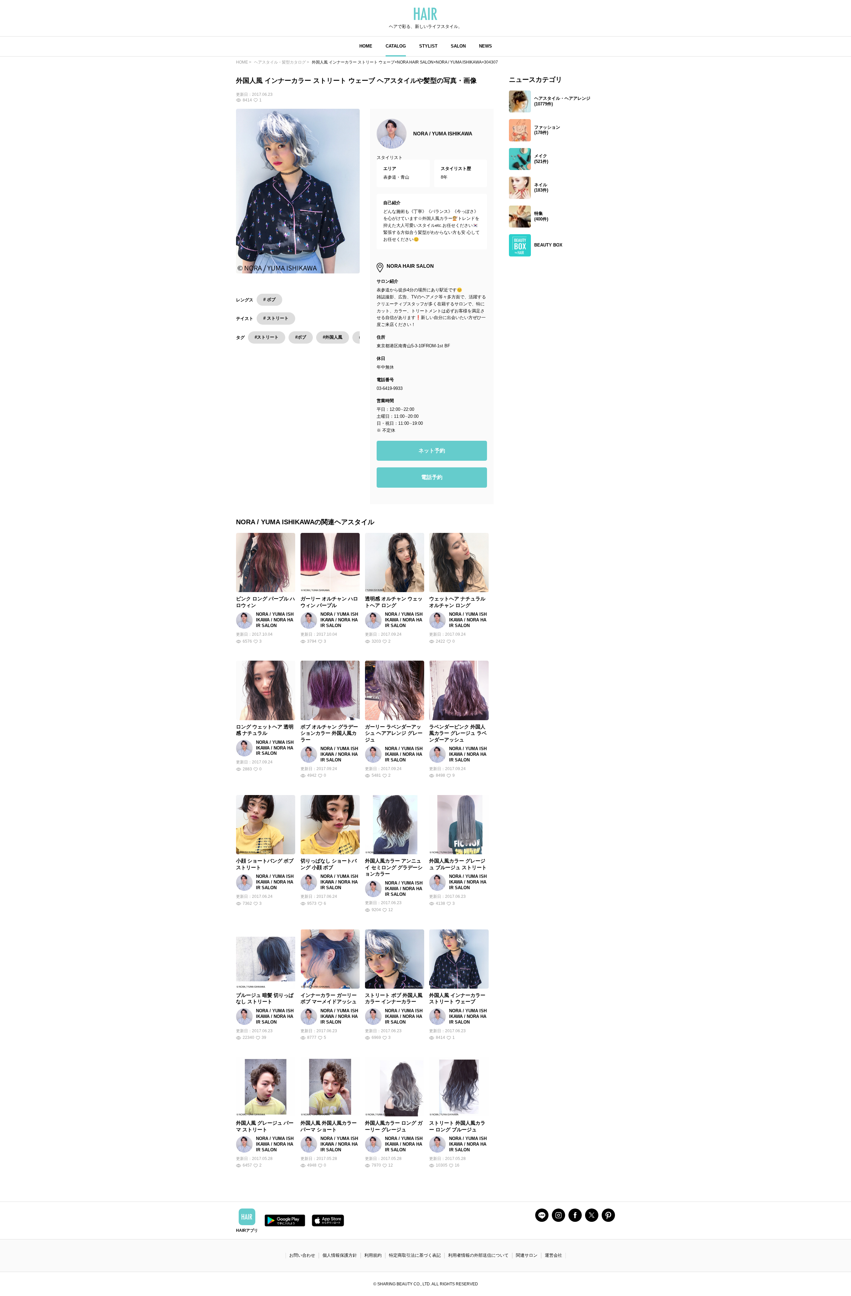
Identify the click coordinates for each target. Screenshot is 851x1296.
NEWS (485, 46)
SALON (458, 46)
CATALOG (396, 46)
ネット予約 (432, 450)
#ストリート (267, 337)
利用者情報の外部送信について (478, 1255)
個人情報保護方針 (339, 1255)
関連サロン (527, 1255)
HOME (365, 46)
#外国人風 (332, 337)
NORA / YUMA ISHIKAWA (442, 133)
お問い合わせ (302, 1255)
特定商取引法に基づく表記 (415, 1255)
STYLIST (428, 46)
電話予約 (431, 477)
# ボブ (269, 299)
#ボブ (300, 337)
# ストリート (276, 318)
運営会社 (553, 1255)
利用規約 (373, 1255)
